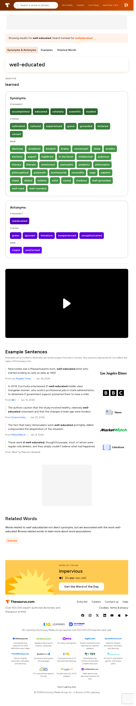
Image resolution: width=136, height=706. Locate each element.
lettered (103, 126)
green (15, 235)
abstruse (17, 148)
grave (71, 126)
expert (32, 156)
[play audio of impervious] (61, 578)
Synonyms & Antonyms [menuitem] (21, 50)
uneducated (19, 220)
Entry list (82, 601)
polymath (40, 172)
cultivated (18, 126)
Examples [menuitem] (47, 50)
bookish (51, 148)
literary (16, 164)
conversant (81, 148)
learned (12, 540)
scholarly (58, 111)
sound (67, 180)
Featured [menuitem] (67, 5)
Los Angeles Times (21, 378)
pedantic (84, 164)
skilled (28, 180)
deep (97, 148)
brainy (65, 148)
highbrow (47, 156)
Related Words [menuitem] (66, 50)
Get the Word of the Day (81, 586)
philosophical (20, 172)
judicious (103, 156)
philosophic (102, 164)
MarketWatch (18, 434)
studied (91, 111)
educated (41, 111)
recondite (78, 172)
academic (34, 148)
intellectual (85, 156)
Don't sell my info (67, 687)
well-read (18, 188)
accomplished (21, 111)
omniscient (48, 164)
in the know (66, 156)
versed (16, 134)
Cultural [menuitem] (93, 5)
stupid (16, 250)
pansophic (66, 164)
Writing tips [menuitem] (110, 5)
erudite (110, 148)
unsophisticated (91, 235)
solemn (42, 180)
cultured (35, 126)
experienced (54, 126)
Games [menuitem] (80, 5)
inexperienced (67, 235)
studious (81, 180)
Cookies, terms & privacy (113, 607)
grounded (86, 126)
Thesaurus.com (7, 5)
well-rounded (37, 188)
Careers (96, 601)
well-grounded (101, 180)
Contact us (112, 601)
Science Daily (18, 417)
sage (92, 172)
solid (55, 180)
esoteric (17, 156)
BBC (13, 400)
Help (125, 601)
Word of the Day (69, 565)
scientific (75, 111)
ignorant (30, 235)
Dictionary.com (126, 5)
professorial (58, 172)
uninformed (32, 250)
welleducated (83, 38)
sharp (15, 180)
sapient (105, 172)
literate (31, 164)
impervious (71, 571)
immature (47, 235)
